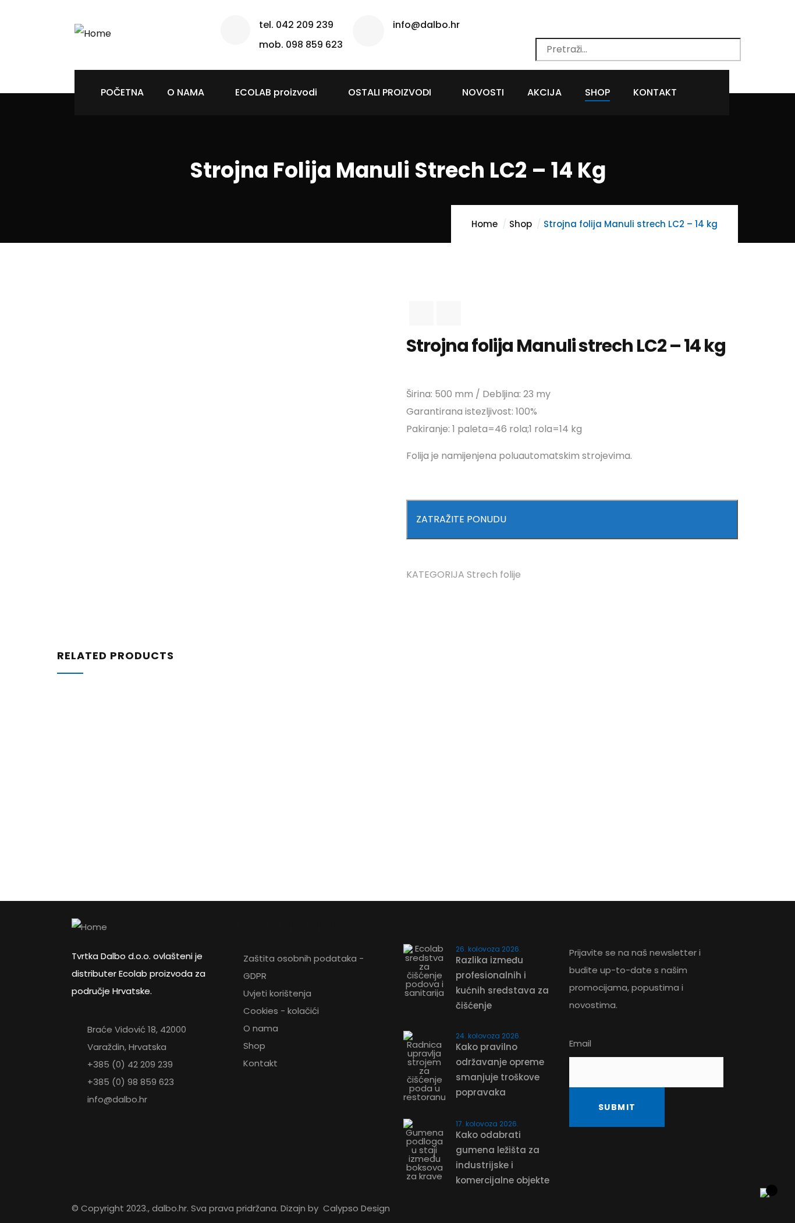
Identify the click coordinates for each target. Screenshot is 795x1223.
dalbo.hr (169, 1208)
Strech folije (494, 574)
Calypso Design (356, 1208)
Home (484, 224)
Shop (520, 224)
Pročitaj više (56, 722)
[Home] (92, 29)
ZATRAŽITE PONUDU (461, 519)
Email (580, 1043)
